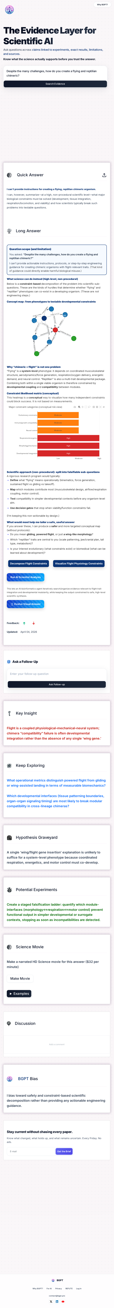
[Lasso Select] (89, 406)
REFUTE (69, 1288)
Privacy (58, 1288)
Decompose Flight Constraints (28, 563)
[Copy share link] (104, 175)
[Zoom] (79, 406)
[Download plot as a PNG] (74, 406)
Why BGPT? (102, 4)
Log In (78, 1288)
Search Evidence (55, 83)
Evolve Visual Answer (27, 604)
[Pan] (82, 406)
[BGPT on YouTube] (62, 1301)
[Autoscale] (100, 406)
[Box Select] (86, 406)
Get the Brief (64, 1151)
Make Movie (20, 979)
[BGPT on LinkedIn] (57, 1301)
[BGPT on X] (51, 1301)
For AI (49, 1288)
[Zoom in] (93, 406)
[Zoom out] (97, 406)
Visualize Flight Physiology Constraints (79, 563)
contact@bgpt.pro (57, 1296)
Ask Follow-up (57, 684)
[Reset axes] (103, 406)
